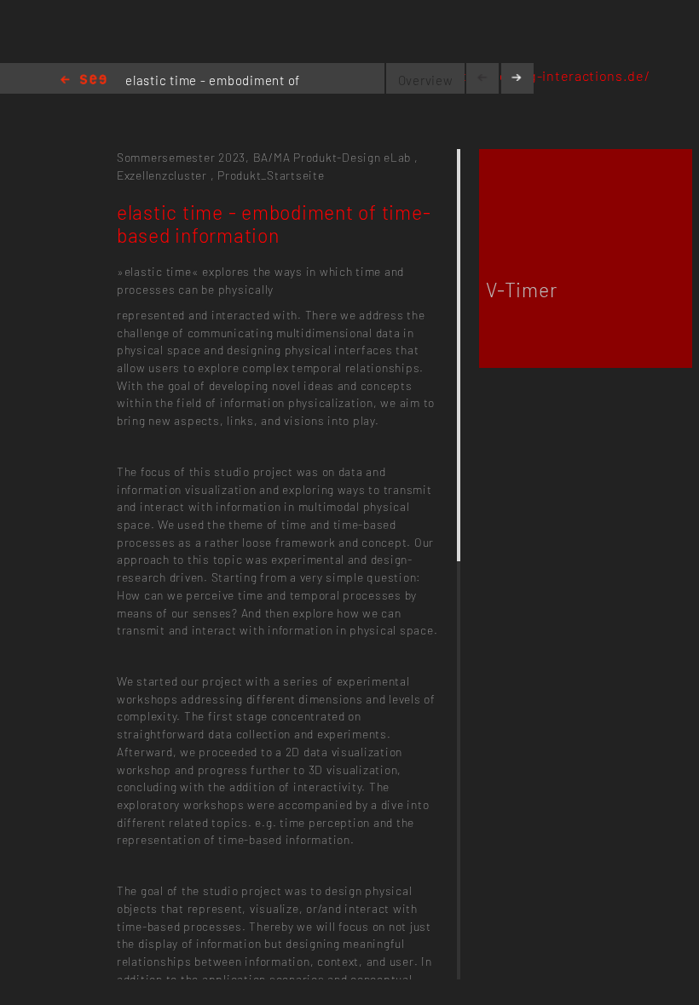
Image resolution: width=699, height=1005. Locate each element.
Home (84, 80)
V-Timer (521, 290)
